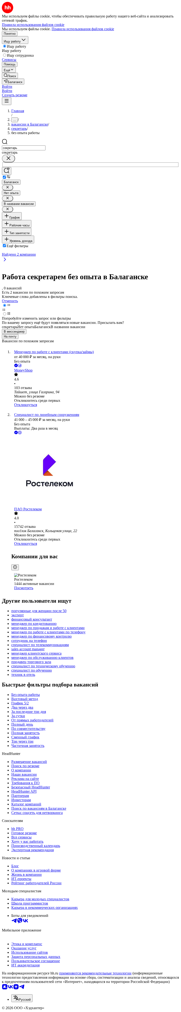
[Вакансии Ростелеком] (95, 471)
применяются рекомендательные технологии (95, 973)
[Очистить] (8, 158)
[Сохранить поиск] (6, 171)
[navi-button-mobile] (6, 101)
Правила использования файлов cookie (83, 29)
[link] (10, 76)
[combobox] (23, 147)
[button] (7, 87)
